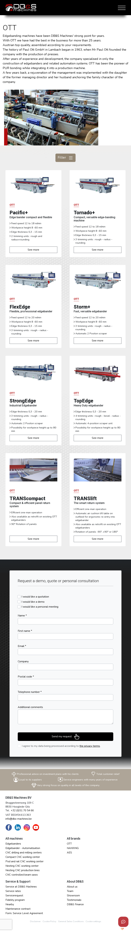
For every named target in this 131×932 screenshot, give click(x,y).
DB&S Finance (75, 904)
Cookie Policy (49, 921)
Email (22, 646)
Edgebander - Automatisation (22, 848)
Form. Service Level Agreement (24, 913)
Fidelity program (15, 900)
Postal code (26, 677)
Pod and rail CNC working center (24, 861)
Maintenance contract (18, 909)
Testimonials (74, 900)
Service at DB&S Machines (21, 886)
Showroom (73, 895)
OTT (69, 843)
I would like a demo (33, 602)
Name (22, 615)
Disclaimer (35, 921)
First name (25, 631)
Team (70, 891)
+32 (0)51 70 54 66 (22, 810)
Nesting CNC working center (22, 866)
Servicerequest (14, 895)
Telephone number (30, 692)
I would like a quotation (35, 597)
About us (72, 886)
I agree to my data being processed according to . (61, 746)
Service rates (13, 891)
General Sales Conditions (71, 921)
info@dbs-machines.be (18, 819)
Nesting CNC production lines (22, 870)
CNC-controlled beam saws (21, 874)
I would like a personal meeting (39, 607)
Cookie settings (93, 921)
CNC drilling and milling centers (23, 852)
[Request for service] (123, 922)
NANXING (73, 848)
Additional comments (30, 707)
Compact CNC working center (22, 857)
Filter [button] (62, 157)
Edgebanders (13, 843)
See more (33, 249)
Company (23, 661)
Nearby (9, 904)
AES (69, 852)
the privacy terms (89, 746)
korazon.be (117, 929)
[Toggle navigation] (121, 8)
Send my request (62, 736)
